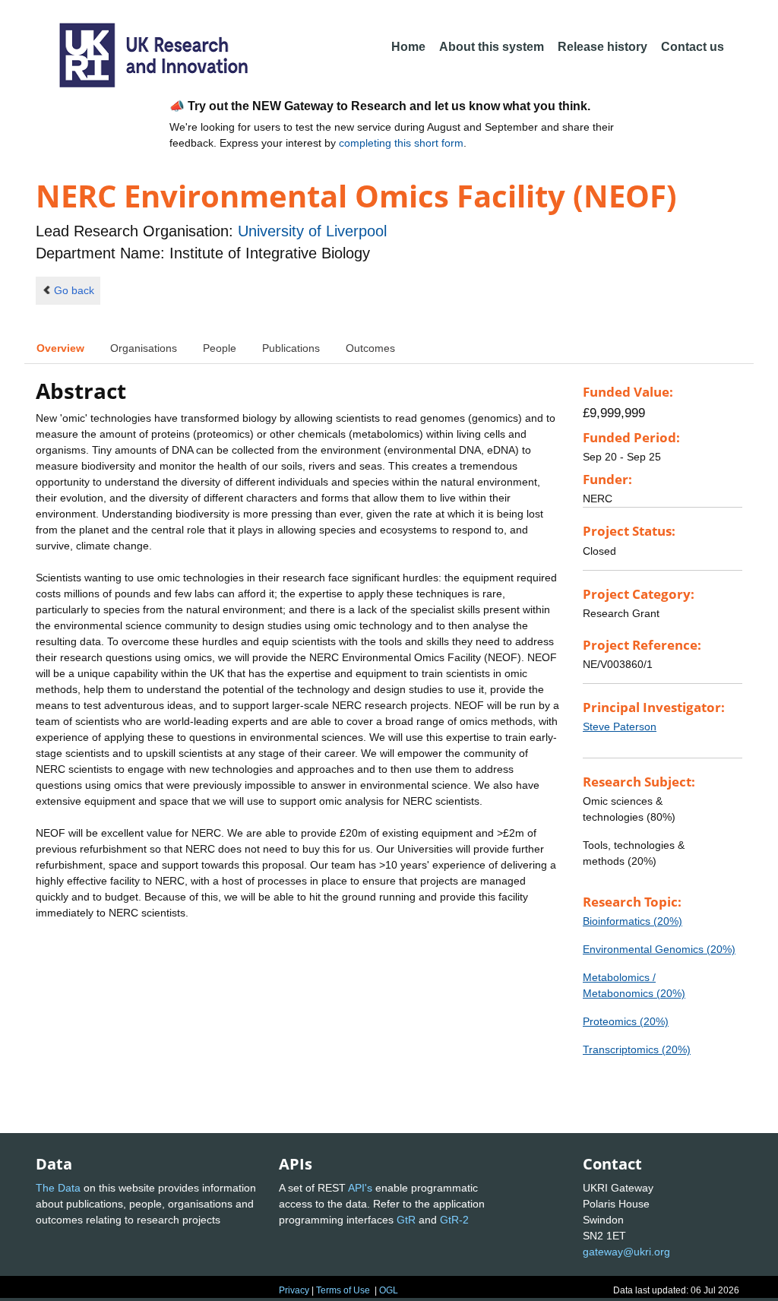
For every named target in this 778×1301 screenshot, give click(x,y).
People (219, 348)
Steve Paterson (619, 726)
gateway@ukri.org (626, 1252)
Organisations (143, 348)
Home (408, 46)
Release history (602, 46)
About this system (491, 46)
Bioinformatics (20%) (632, 921)
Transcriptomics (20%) (637, 1049)
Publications (291, 348)
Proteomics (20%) (626, 1021)
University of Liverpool (312, 231)
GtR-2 (454, 1220)
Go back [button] (74, 290)
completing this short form (401, 143)
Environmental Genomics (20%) (659, 949)
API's (360, 1188)
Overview (60, 348)
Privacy (294, 1290)
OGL (388, 1290)
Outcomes (370, 348)
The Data (58, 1188)
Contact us (692, 46)
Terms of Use (343, 1290)
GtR (406, 1220)
